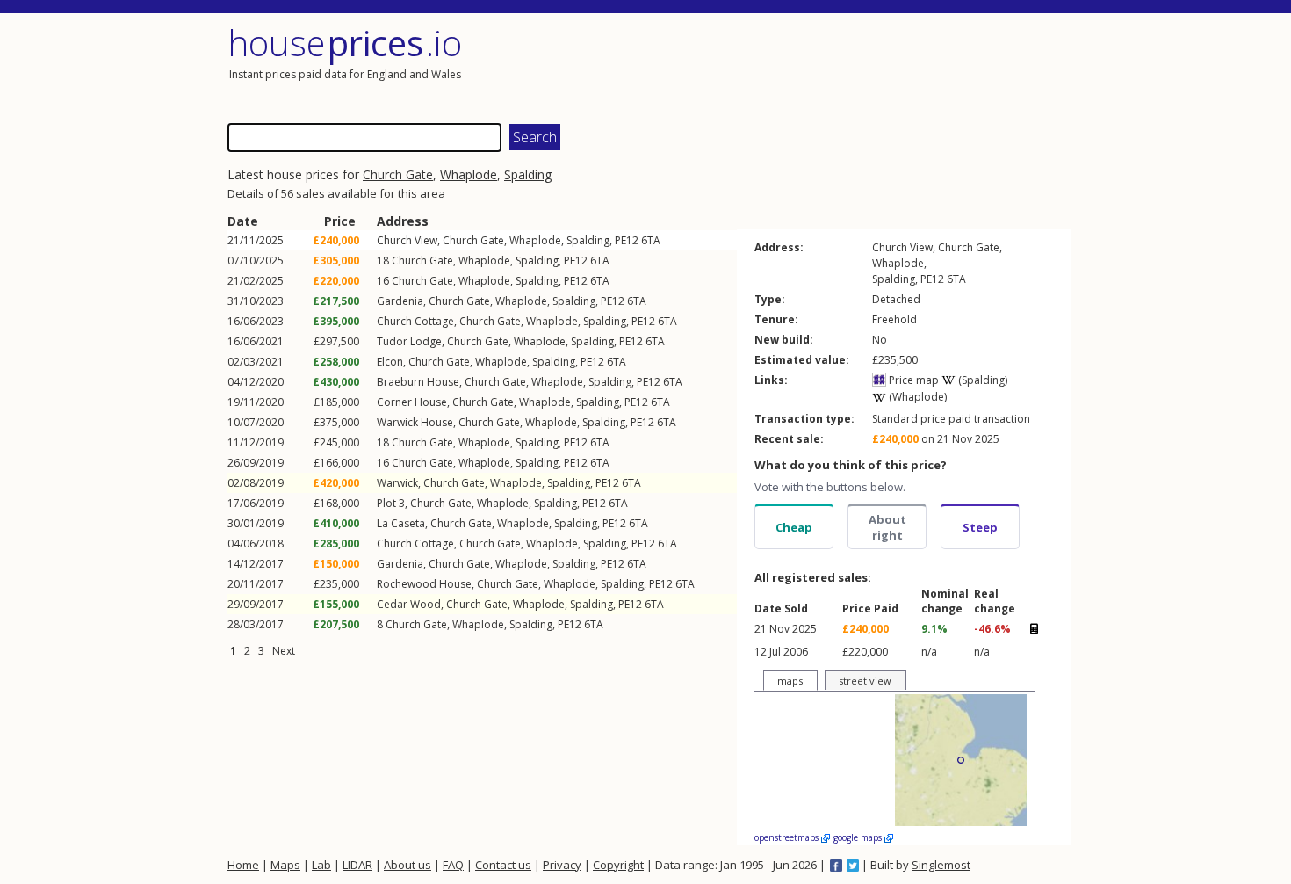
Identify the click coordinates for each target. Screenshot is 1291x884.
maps (790, 680)
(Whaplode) (916, 396)
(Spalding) (981, 380)
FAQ (453, 865)
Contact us (503, 865)
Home (243, 865)
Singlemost (941, 865)
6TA (650, 240)
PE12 (626, 240)
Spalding (528, 174)
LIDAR (357, 865)
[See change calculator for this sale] (1033, 629)
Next (283, 650)
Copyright (618, 865)
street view (865, 680)
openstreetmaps (787, 837)
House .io (344, 42)
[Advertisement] (860, 66)
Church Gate (398, 174)
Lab (321, 865)
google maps (858, 837)
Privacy (562, 865)
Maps (285, 865)
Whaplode (468, 174)
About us (407, 865)
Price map (912, 380)
